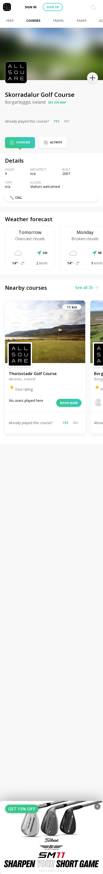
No (66, 121)
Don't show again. (51, 870)
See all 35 (84, 287)
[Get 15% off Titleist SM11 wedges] (51, 837)
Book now (69, 403)
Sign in (30, 7)
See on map (57, 102)
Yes (56, 121)
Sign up (52, 7)
